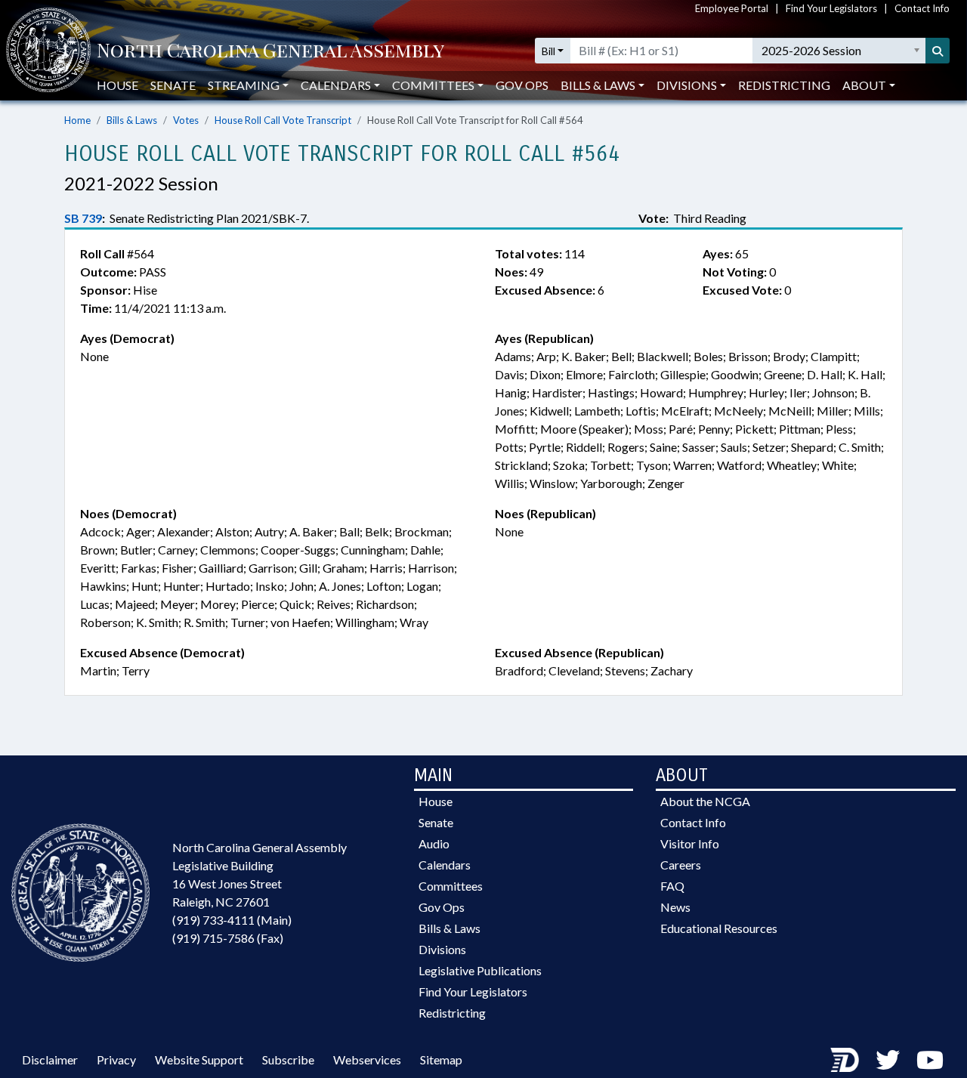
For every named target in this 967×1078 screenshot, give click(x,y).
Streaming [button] (244, 85)
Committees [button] (433, 85)
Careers (680, 864)
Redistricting (784, 85)
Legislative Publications (480, 970)
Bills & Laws (132, 120)
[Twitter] (888, 1059)
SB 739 (83, 218)
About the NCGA (705, 801)
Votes (186, 120)
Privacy (116, 1059)
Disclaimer (50, 1059)
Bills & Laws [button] (598, 85)
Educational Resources (718, 928)
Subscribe (288, 1059)
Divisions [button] (687, 85)
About (864, 85)
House (117, 85)
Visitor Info (689, 843)
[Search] (937, 50)
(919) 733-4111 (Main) (232, 920)
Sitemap (441, 1059)
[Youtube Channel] (930, 1059)
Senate (173, 85)
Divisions (442, 949)
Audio (434, 843)
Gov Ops (522, 85)
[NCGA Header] (270, 51)
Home (77, 120)
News (675, 907)
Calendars (445, 864)
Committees (451, 886)
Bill (548, 51)
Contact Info (922, 8)
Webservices (367, 1059)
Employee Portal (731, 8)
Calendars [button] (336, 85)
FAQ (672, 886)
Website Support (199, 1059)
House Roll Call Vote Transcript (283, 120)
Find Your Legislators (831, 8)
